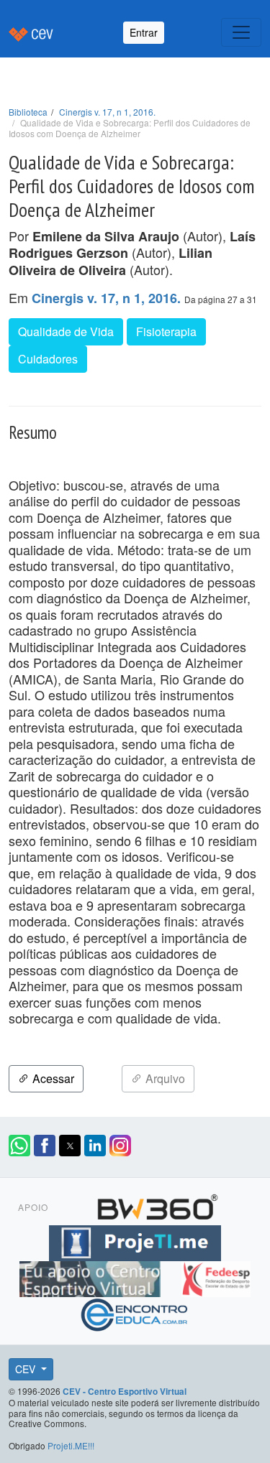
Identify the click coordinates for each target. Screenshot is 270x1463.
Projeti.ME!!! (71, 1445)
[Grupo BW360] (157, 1205)
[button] (19, 1145)
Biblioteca (28, 112)
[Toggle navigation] (241, 32)
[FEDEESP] (216, 1277)
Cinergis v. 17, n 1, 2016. (107, 112)
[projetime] (134, 1241)
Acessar (52, 1078)
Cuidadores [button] (48, 358)
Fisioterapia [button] (166, 331)
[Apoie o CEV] (92, 1277)
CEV (26, 1369)
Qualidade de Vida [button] (66, 331)
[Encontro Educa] (135, 1313)
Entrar (144, 32)
